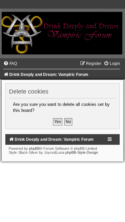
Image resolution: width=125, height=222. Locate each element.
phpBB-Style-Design (81, 152)
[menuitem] (10, 63)
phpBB (34, 148)
